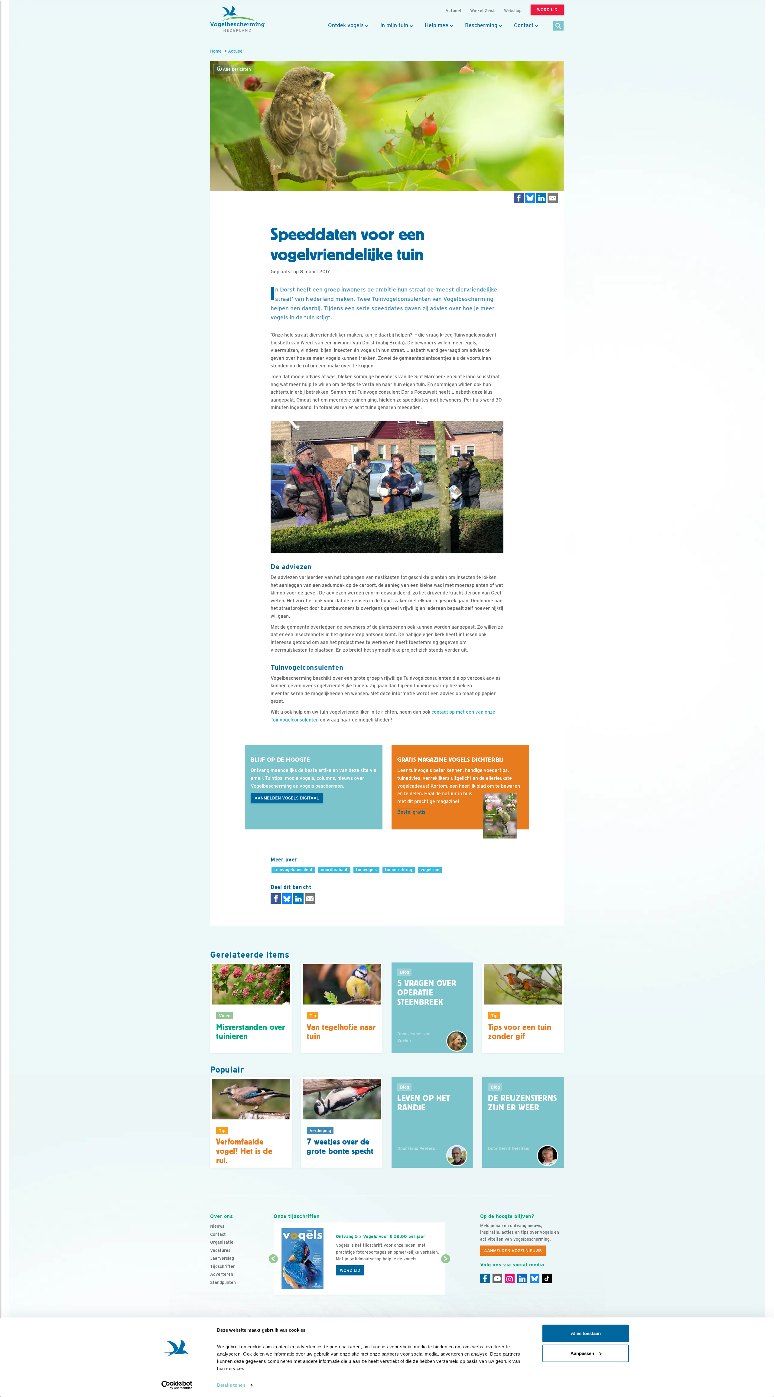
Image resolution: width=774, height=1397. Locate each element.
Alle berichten (236, 69)
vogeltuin (430, 869)
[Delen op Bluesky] (530, 198)
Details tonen (231, 1385)
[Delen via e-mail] (553, 198)
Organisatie (221, 1242)
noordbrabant (334, 869)
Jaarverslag (222, 1258)
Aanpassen (582, 1353)
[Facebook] (485, 1278)
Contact (524, 25)
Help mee (436, 25)
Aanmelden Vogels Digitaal (287, 798)
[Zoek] (558, 26)
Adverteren (221, 1274)
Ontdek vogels (346, 25)
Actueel (236, 51)
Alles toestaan (586, 1333)
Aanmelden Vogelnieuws (513, 1250)
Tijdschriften (223, 1266)
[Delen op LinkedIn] (541, 198)
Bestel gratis (411, 812)
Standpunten (223, 1282)
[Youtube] (497, 1278)
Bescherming (481, 25)
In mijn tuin (394, 25)
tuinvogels (366, 869)
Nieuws (217, 1226)
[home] (237, 19)
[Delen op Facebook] (519, 198)
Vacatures (220, 1250)
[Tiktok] (547, 1278)
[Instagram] (510, 1278)
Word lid (350, 1270)
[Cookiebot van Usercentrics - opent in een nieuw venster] (177, 1385)
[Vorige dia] (273, 1277)
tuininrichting (398, 869)
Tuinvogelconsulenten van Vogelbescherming (432, 298)
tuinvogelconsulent (293, 869)
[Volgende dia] (445, 1277)
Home (216, 51)
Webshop (513, 10)
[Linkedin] (522, 1278)
